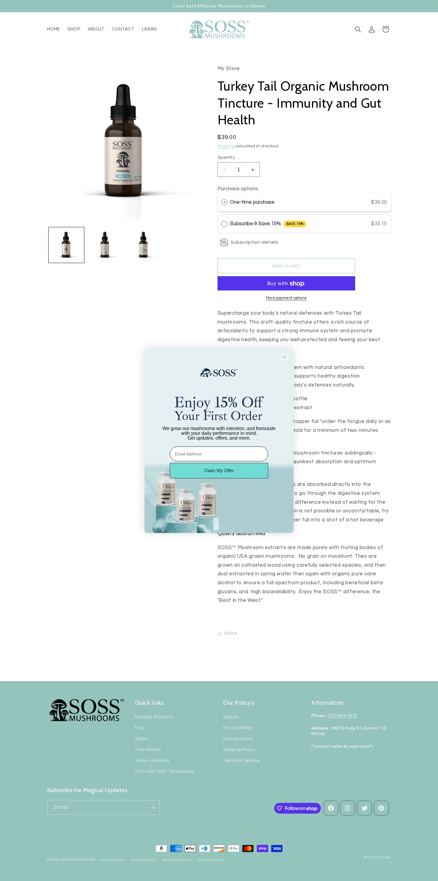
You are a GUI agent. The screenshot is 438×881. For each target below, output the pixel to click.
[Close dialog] (285, 357)
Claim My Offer (219, 470)
